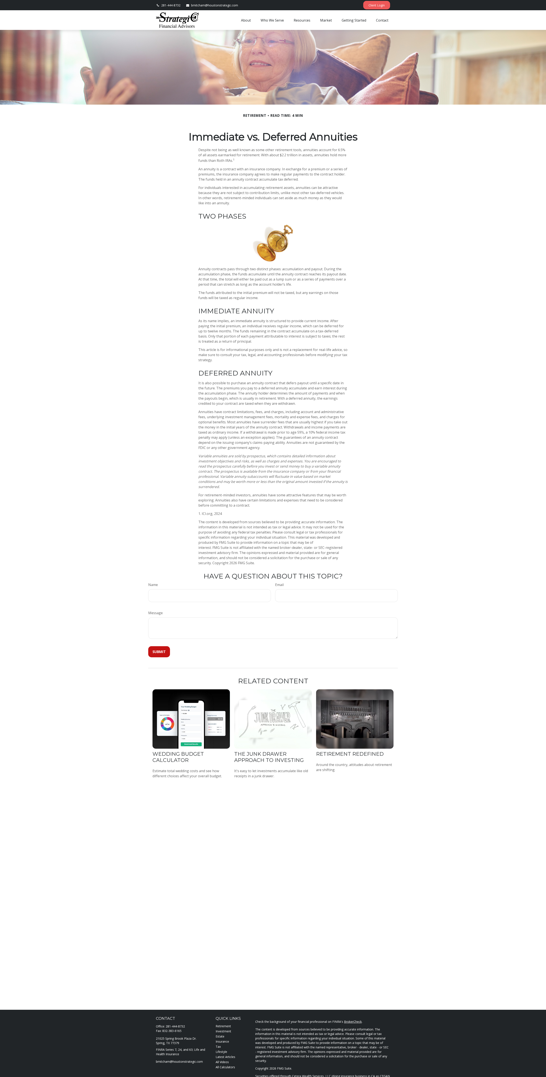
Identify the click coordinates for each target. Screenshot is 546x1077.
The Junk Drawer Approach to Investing (269, 757)
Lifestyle (221, 1052)
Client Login (377, 5)
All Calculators (225, 1067)
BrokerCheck (353, 1022)
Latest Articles (225, 1057)
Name (153, 584)
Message (155, 613)
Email (279, 584)
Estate (220, 1036)
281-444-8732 (170, 5)
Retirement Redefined (350, 754)
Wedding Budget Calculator (178, 757)
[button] (246, 20)
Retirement (223, 1026)
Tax (218, 1047)
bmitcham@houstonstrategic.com (214, 5)
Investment (223, 1031)
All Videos (222, 1062)
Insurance (222, 1041)
